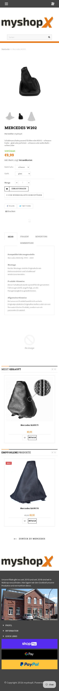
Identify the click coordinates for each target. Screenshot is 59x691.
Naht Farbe (9, 167)
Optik (7, 173)
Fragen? (24, 236)
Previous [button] (52, 369)
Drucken (11, 211)
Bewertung (41, 236)
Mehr (10, 236)
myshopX (18, 134)
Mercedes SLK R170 (29, 508)
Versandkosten (25, 160)
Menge (7, 183)
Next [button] (55, 369)
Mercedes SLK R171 (30, 425)
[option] (29, 409)
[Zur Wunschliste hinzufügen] (24, 437)
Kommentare (27, 243)
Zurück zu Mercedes (31, 538)
